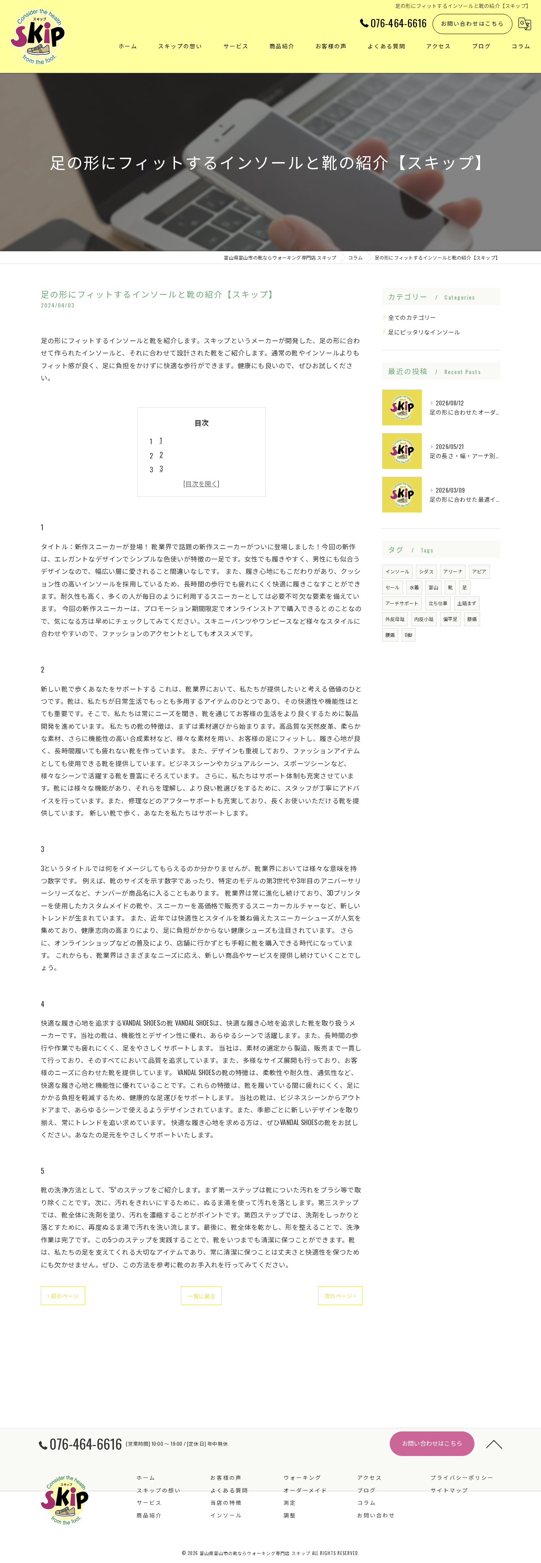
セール (392, 587)
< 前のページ (63, 1296)
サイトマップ (450, 1490)
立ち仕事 (438, 603)
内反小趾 (424, 618)
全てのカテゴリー (412, 317)
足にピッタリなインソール (424, 332)
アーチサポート (402, 603)
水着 (414, 587)
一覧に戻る (201, 1296)
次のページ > (340, 1296)
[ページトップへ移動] (494, 1444)
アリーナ (453, 571)
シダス (426, 571)
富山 (433, 587)
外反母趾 (395, 618)
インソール (397, 571)
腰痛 (390, 634)
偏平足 (450, 618)
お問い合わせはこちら (472, 23)
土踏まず (467, 603)
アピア (479, 571)
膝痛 (472, 618)
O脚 (408, 634)
